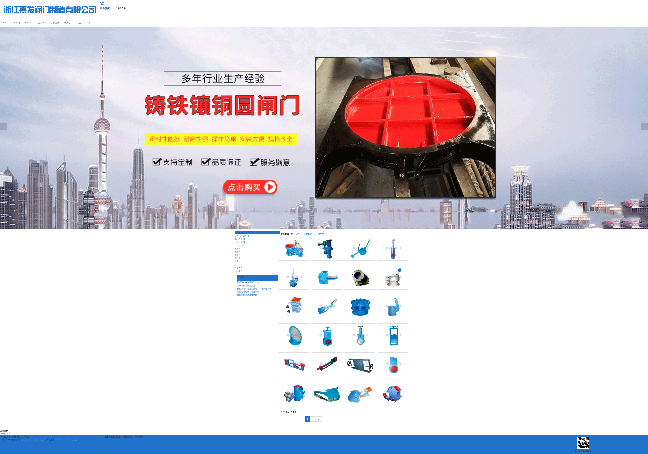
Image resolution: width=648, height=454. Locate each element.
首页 (5, 22)
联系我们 (68, 22)
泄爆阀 (238, 261)
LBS (79, 22)
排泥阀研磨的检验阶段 (247, 295)
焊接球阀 (239, 267)
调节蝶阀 (239, 270)
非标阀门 (320, 234)
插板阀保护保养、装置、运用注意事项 (254, 288)
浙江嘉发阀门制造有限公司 (33, 439)
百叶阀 (238, 257)
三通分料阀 (240, 241)
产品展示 (29, 22)
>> (319, 419)
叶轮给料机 (240, 245)
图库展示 (308, 234)
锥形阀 (238, 251)
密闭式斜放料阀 (242, 235)
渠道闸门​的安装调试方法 (248, 282)
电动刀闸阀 (240, 238)
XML (79, 439)
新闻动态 (42, 22)
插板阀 (238, 254)
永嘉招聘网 (5, 433)
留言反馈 (55, 22)
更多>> (240, 279)
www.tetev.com (61, 439)
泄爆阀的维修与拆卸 (246, 285)
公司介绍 (16, 22)
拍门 (237, 264)
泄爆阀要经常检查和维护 (248, 291)
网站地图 (73, 439)
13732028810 (151, 436)
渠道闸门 (239, 248)
